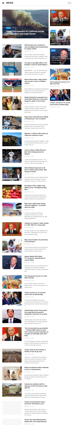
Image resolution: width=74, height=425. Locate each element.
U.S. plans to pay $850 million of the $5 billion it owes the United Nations (35, 64)
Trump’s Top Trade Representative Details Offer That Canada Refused (35, 420)
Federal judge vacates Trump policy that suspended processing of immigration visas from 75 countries (35, 312)
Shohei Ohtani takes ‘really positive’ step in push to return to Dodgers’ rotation (35, 81)
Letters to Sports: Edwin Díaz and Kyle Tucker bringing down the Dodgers (35, 152)
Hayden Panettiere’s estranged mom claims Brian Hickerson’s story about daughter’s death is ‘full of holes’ (36, 99)
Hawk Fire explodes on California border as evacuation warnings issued (25, 32)
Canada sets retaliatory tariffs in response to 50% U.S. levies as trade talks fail (35, 386)
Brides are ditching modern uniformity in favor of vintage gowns (36, 368)
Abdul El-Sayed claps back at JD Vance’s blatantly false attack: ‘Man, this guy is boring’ (35, 169)
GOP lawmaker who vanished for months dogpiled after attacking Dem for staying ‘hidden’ (36, 47)
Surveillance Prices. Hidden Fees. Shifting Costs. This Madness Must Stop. (35, 187)
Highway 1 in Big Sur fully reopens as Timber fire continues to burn (36, 134)
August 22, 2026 (11, 37)
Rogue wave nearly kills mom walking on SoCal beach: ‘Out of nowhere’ (36, 118)
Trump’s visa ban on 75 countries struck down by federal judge (35, 293)
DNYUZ (9, 3)
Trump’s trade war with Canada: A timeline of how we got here (35, 351)
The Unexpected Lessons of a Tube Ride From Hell (35, 277)
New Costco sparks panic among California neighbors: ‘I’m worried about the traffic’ (34, 205)
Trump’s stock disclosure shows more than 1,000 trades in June (34, 403)
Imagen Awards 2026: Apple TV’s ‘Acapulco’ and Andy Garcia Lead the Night (34, 258)
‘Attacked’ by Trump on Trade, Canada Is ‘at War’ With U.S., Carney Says (36, 224)
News (8, 28)
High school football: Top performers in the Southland (36, 241)
